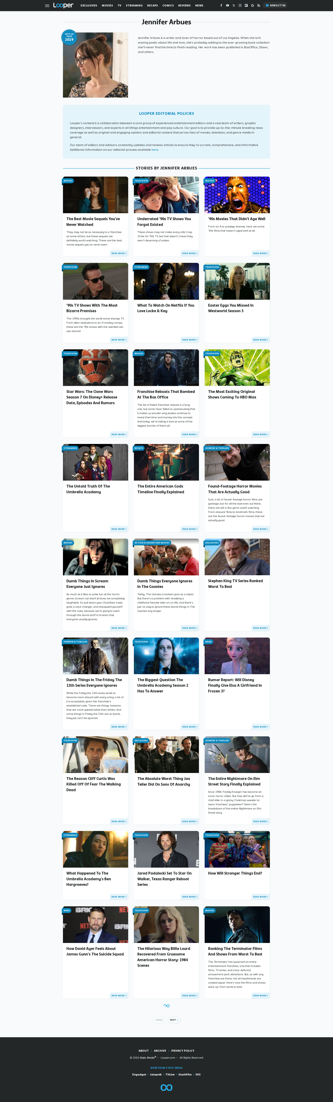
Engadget (139, 1074)
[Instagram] (240, 6)
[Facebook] (221, 6)
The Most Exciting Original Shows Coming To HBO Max (232, 394)
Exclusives (89, 5)
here (154, 150)
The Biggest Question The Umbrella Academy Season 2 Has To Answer (162, 685)
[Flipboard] (246, 6)
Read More (118, 253)
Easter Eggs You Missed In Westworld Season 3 (231, 308)
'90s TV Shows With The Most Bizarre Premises (92, 308)
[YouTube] (227, 6)
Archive (160, 1051)
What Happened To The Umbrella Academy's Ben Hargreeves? (88, 878)
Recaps (152, 5)
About (144, 1051)
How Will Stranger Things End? (235, 873)
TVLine (170, 1074)
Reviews (184, 5)
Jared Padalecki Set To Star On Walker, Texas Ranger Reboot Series (164, 878)
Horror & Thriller (217, 448)
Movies (107, 5)
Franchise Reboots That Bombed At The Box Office (166, 394)
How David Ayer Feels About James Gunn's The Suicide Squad (95, 951)
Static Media (147, 1057)
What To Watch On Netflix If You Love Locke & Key (165, 308)
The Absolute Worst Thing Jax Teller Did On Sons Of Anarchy (163, 781)
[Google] (252, 6)
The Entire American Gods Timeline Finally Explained (160, 488)
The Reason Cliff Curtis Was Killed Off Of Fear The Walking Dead (93, 784)
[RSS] (259, 6)
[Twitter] (234, 6)
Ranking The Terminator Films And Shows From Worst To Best (235, 951)
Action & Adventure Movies (152, 542)
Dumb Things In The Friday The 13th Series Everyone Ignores (94, 682)
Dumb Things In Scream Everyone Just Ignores (87, 583)
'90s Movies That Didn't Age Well (236, 219)
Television (141, 180)
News (199, 5)
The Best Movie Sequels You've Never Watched (93, 221)
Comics (168, 5)
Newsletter (278, 5)
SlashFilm (185, 1074)
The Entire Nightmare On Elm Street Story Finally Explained (234, 781)
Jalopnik (156, 1074)
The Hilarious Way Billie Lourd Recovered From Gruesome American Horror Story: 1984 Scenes (163, 957)
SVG (198, 1074)
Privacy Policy (182, 1051)
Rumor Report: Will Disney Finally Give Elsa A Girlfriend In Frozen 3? (235, 685)
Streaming (134, 5)
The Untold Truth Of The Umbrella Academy (88, 488)
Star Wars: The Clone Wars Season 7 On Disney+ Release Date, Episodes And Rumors (91, 397)
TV (119, 5)
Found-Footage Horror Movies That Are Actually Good (235, 488)
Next (173, 1019)
